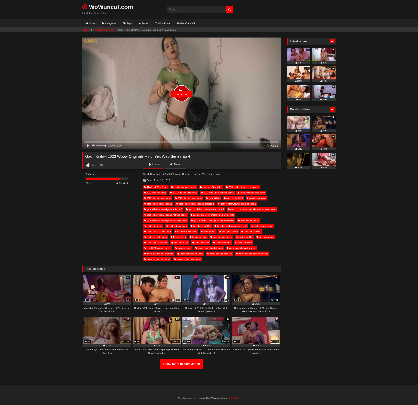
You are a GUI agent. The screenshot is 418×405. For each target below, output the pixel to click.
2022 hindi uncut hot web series (219, 192)
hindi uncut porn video (157, 242)
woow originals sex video (158, 259)
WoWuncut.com (110, 7)
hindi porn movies (252, 231)
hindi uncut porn (266, 237)
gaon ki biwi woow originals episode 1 (196, 204)
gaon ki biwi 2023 (234, 198)
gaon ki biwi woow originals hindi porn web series (253, 209)
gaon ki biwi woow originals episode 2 (238, 204)
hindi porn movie (230, 231)
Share (177, 164)
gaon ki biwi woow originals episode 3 (164, 209)
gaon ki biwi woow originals (159, 204)
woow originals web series (189, 259)
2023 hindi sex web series (159, 198)
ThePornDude (162, 23)
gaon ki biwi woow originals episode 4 (206, 209)
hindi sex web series (222, 237)
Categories (110, 23)
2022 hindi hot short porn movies (244, 187)
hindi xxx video (244, 242)
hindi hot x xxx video (187, 231)
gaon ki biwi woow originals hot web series (167, 215)
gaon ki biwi (214, 198)
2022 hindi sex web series (185, 192)
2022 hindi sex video (156, 192)
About (155, 164)
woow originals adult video (210, 248)
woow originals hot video (191, 253)
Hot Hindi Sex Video (212, 187)
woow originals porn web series (253, 253)
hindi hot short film (202, 226)
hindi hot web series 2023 (159, 231)
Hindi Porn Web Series (185, 187)
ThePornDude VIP (186, 23)
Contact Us (234, 398)
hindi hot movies (154, 226)
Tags (129, 23)
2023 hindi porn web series (252, 192)
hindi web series (223, 242)
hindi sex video (199, 237)
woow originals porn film (221, 253)
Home (92, 23)
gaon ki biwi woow (257, 198)
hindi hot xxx (209, 231)
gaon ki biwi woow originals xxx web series (214, 220)
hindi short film (246, 237)
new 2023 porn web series (159, 248)
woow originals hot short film (160, 253)
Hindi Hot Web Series (104, 30)
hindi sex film (179, 237)
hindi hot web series (263, 226)
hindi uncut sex (181, 242)
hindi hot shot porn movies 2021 (232, 226)
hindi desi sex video (250, 220)
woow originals (185, 248)
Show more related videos (181, 364)
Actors (145, 23)
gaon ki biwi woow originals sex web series (167, 220)
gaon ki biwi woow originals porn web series (213, 215)
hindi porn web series (157, 237)
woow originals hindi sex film (242, 248)
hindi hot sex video (178, 226)
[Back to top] (407, 395)
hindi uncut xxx (202, 242)
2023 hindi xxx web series (190, 198)
